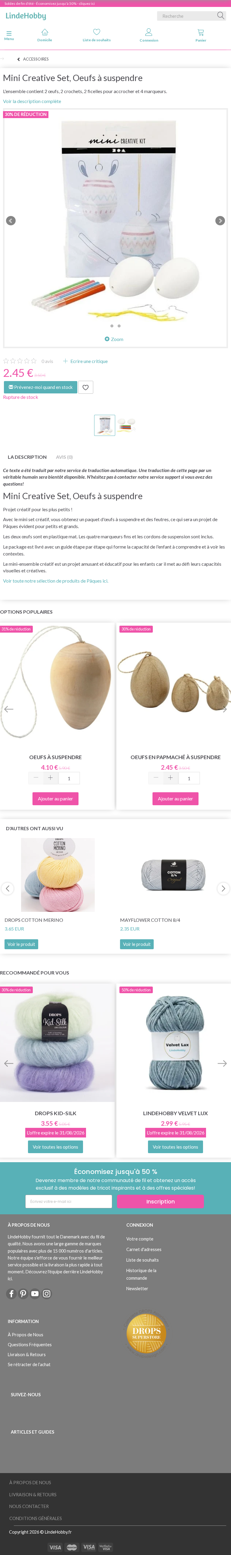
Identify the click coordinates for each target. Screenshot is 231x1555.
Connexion (149, 40)
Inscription (160, 1201)
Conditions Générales (35, 1518)
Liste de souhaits (97, 40)
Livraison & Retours (27, 1354)
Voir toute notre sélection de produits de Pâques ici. (55, 581)
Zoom (117, 339)
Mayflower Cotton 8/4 (150, 920)
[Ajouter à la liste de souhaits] (85, 387)
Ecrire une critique (88, 361)
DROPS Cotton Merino (34, 920)
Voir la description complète (32, 101)
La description (27, 457)
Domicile (44, 40)
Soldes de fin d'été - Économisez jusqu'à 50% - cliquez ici (50, 3)
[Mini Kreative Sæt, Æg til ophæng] (115, 220)
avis (47, 361)
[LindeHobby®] (26, 14)
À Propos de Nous (25, 1334)
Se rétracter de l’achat (29, 1364)
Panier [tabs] (201, 40)
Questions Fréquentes (30, 1344)
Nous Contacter (29, 1506)
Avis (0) (64, 457)
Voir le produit (21, 944)
